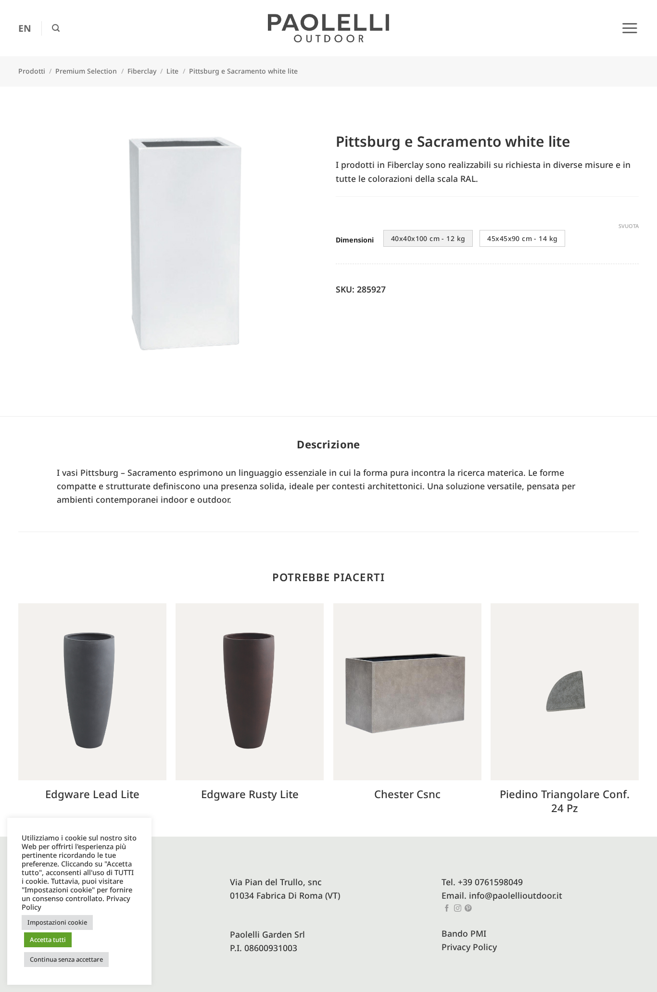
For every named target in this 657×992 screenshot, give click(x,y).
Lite (172, 71)
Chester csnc (407, 794)
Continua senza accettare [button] (66, 959)
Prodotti (31, 71)
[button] (56, 28)
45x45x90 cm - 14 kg (522, 238)
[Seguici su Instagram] (457, 909)
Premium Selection (86, 71)
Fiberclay (141, 71)
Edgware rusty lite (250, 794)
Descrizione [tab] (328, 444)
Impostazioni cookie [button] (57, 922)
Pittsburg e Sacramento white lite (243, 71)
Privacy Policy (469, 947)
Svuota (629, 226)
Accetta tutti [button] (48, 939)
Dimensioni (355, 240)
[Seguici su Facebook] (447, 909)
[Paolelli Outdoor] (328, 28)
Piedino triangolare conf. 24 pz (565, 800)
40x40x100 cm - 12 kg (428, 238)
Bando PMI (464, 933)
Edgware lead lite (92, 794)
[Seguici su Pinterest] (468, 909)
